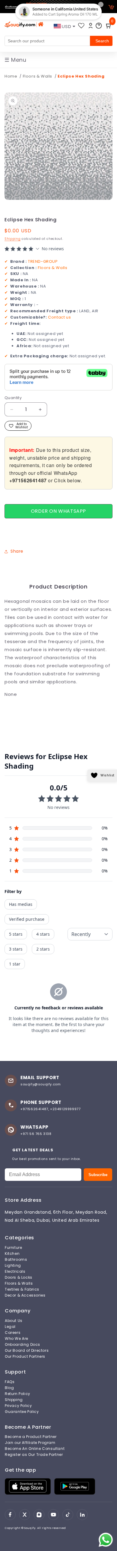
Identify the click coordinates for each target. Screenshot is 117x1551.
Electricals (15, 1271)
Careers (12, 1332)
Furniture (13, 1247)
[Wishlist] (81, 25)
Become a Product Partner (30, 1437)
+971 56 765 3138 (36, 1133)
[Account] (90, 25)
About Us (13, 1321)
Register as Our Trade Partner (34, 1454)
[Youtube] (53, 1514)
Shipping (12, 239)
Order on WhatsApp (58, 511)
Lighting (13, 1265)
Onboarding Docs (22, 1344)
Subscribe (97, 1174)
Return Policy (17, 1394)
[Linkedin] (82, 1514)
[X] (24, 1514)
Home (10, 76)
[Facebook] (10, 1514)
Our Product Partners (25, 1356)
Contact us (59, 317)
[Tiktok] (67, 1514)
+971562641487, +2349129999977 (50, 1109)
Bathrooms (16, 1259)
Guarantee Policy (22, 1411)
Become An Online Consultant (34, 1448)
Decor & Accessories (25, 1295)
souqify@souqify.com (40, 1084)
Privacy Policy (18, 1406)
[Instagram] (39, 1514)
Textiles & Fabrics (22, 1289)
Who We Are (16, 1338)
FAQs (9, 1382)
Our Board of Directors (27, 1350)
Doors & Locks (18, 1277)
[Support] (98, 25)
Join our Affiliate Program (30, 1443)
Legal (10, 1326)
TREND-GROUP (43, 261)
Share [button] (16, 551)
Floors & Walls (38, 76)
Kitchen (12, 1253)
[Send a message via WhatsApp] (106, 1540)
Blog (9, 1388)
